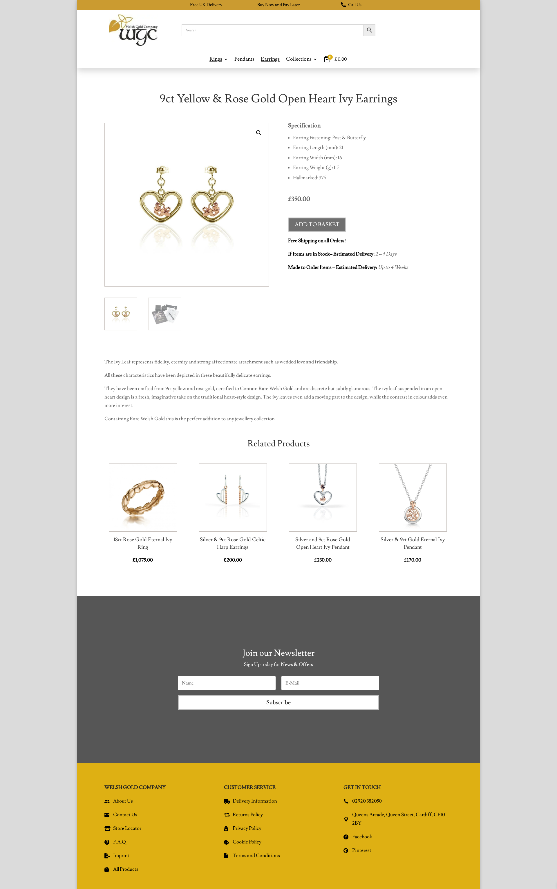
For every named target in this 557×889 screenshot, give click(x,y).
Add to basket (317, 224)
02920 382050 (367, 801)
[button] (259, 133)
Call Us (351, 5)
